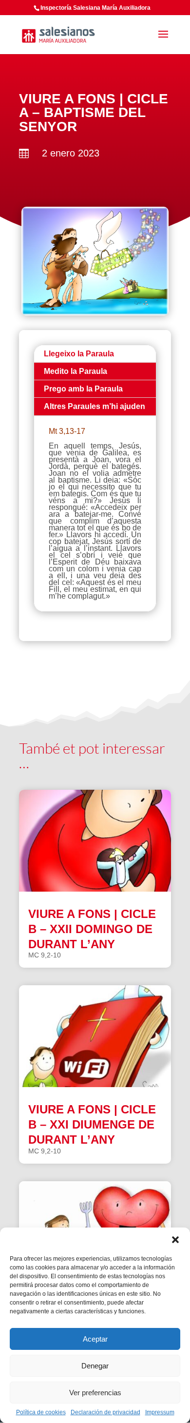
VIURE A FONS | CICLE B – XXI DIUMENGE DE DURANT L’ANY (92, 1124)
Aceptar (95, 1339)
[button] (175, 1240)
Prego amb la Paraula (83, 389)
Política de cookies (41, 1412)
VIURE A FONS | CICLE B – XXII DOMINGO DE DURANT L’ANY (92, 929)
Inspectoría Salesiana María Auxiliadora (95, 7)
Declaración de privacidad (105, 1412)
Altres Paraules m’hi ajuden (94, 406)
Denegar (95, 1366)
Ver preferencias (95, 1392)
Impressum (159, 1412)
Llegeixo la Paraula (79, 354)
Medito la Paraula (75, 371)
